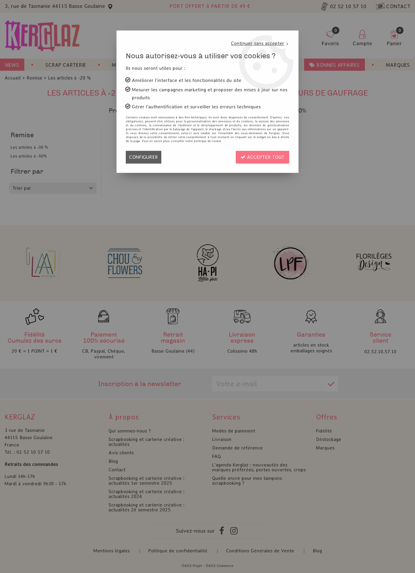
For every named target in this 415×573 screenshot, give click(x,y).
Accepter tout (264, 157)
